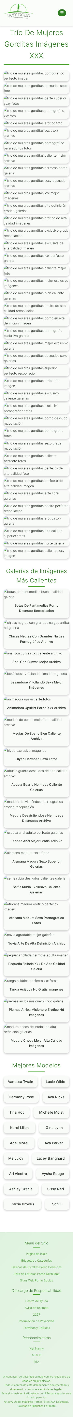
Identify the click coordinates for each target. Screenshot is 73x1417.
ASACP (36, 1355)
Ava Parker (54, 1143)
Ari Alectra (18, 1173)
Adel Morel (19, 1143)
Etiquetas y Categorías (36, 1260)
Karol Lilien (19, 1127)
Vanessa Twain (20, 1081)
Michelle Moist (51, 1112)
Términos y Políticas (36, 1327)
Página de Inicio (36, 1253)
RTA (36, 1361)
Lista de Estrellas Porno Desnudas (36, 1274)
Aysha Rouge (53, 1173)
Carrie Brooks (22, 1204)
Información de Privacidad (36, 1321)
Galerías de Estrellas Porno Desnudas (36, 1267)
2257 (36, 1314)
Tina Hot (16, 1112)
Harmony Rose (21, 1097)
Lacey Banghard (51, 1158)
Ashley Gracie (20, 1189)
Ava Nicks (56, 1097)
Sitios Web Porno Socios (36, 1280)
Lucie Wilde (55, 1081)
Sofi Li (57, 1204)
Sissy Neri (55, 1189)
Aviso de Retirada (36, 1307)
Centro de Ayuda (36, 1301)
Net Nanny (36, 1348)
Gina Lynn (54, 1127)
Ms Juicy (15, 1158)
